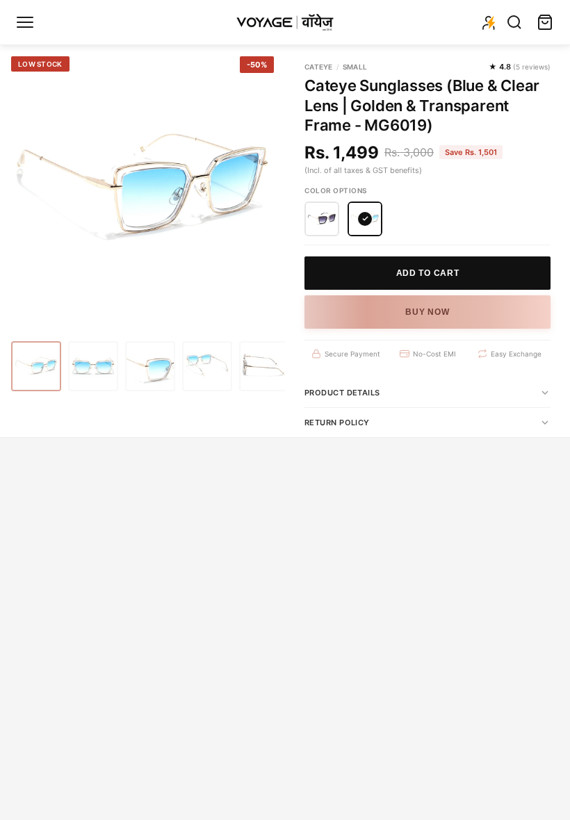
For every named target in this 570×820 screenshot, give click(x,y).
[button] (321, 219)
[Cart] (545, 22)
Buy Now (427, 312)
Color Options (335, 190)
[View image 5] (264, 366)
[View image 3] (150, 366)
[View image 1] (36, 366)
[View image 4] (207, 366)
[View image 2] (93, 366)
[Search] (514, 22)
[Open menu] (25, 22)
